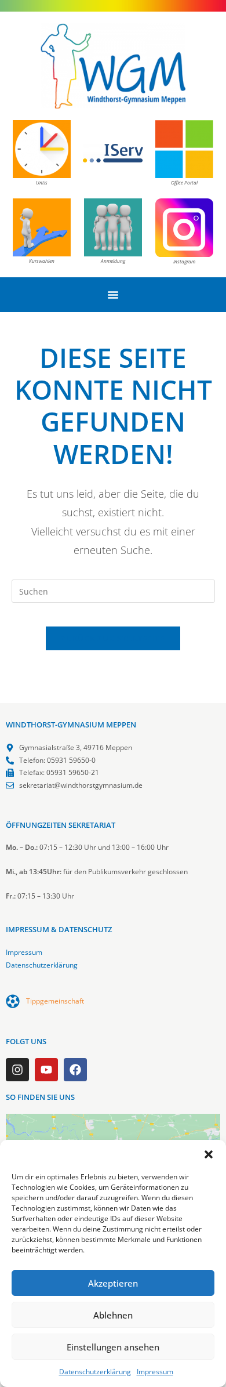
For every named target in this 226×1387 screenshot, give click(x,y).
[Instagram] (17, 1069)
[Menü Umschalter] (113, 294)
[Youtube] (46, 1069)
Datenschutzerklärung (95, 1372)
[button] (208, 1154)
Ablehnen (113, 1315)
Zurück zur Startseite (113, 638)
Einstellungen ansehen (113, 1347)
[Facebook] (75, 1069)
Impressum (155, 1372)
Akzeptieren (113, 1283)
